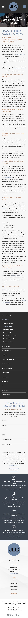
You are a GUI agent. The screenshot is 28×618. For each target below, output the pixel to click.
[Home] (13, 6)
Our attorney (5, 289)
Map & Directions (14, 573)
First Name (4, 420)
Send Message (14, 469)
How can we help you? (7, 444)
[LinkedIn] (17, 596)
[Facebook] (11, 596)
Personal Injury (14, 586)
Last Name (4, 425)
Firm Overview (14, 583)
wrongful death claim (16, 275)
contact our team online (19, 68)
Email (3, 434)
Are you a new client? (7, 439)
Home (14, 580)
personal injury (8, 177)
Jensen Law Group (19, 54)
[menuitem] (13, 319)
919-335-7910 (14, 561)
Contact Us (14, 589)
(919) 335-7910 (17, 302)
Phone (3, 429)
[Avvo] (14, 596)
